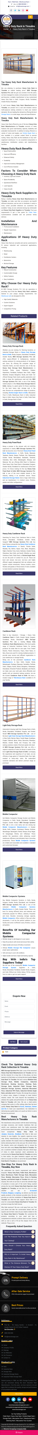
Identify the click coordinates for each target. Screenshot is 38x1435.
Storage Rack (7, 1371)
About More (19, 1394)
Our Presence (7, 1355)
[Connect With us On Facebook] (11, 10)
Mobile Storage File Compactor (19, 948)
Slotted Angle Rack (29, 133)
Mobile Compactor (9, 918)
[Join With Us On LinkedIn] (19, 10)
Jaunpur (4, 1134)
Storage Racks (5, 114)
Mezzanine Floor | (18, 1418)
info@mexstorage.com (22, 6)
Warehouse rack (6, 296)
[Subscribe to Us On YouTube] (27, 10)
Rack (9, 2)
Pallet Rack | (7, 1416)
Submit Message (19, 1032)
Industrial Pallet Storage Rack (12, 1377)
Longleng (17, 1193)
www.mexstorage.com (19, 1409)
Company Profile (8, 1348)
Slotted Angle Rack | (29, 1416)
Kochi (22, 1106)
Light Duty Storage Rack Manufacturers (21, 736)
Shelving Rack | (11, 1421)
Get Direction (9, 1329)
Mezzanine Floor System (24, 1421)
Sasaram (11, 1134)
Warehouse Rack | (29, 1418)
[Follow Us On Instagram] (23, 10)
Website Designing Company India (15, 1429)
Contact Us (6, 1358)
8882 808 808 (22, 4)
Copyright (4, 1424)
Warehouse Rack (24, 2)
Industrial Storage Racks (11, 478)
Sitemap (6, 1350)
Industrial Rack (8, 1369)
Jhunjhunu (18, 1134)
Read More (19, 404)
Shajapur (11, 1193)
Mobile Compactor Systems (25, 840)
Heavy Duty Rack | (17, 1416)
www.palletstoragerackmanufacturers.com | (19, 1407)
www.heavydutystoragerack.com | (19, 1405)
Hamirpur (28, 1106)
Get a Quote (24, 1042)
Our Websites (7, 1353)
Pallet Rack (15, 2)
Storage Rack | (7, 1418)
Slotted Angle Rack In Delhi (18, 393)
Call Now (13, 1042)
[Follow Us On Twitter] (15, 10)
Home (5, 29)
